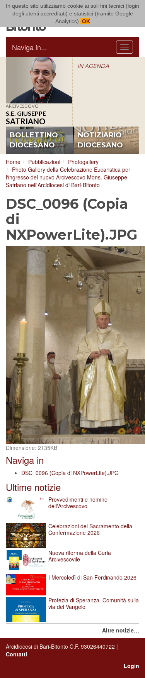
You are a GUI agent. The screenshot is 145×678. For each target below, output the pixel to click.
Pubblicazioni (44, 162)
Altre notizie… (120, 630)
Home (13, 162)
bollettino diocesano (34, 140)
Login (131, 666)
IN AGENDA (93, 66)
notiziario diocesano (100, 140)
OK (85, 21)
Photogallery (83, 162)
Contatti (16, 654)
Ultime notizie (33, 487)
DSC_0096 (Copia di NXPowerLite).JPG (70, 473)
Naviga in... (29, 47)
